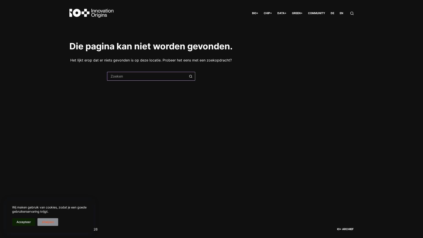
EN (341, 13)
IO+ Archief (345, 229)
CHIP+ (268, 13)
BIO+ (255, 13)
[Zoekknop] (190, 76)
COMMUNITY (316, 13)
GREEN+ (297, 13)
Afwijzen (48, 222)
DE (332, 13)
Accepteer (24, 222)
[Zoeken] (352, 13)
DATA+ (281, 13)
